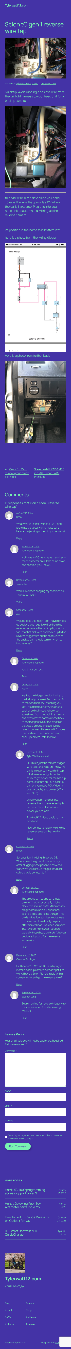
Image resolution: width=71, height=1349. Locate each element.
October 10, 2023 (35, 752)
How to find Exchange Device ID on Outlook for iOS (27, 1218)
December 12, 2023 (26, 955)
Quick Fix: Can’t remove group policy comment (17, 473)
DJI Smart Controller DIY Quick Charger (21, 1232)
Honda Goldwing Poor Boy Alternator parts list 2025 (23, 1205)
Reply (19, 538)
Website (9, 1120)
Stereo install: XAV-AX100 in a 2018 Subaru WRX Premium (49, 473)
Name (8, 1090)
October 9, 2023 (30, 684)
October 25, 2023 (30, 887)
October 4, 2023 (30, 658)
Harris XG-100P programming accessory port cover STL (25, 1191)
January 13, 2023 (24, 512)
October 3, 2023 (24, 609)
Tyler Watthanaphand (27, 83)
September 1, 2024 (31, 992)
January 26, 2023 (30, 546)
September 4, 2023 (26, 579)
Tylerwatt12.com (16, 5)
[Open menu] (64, 5)
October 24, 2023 (25, 846)
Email (8, 1105)
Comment (11, 1050)
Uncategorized (48, 83)
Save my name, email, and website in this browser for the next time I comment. (35, 1137)
